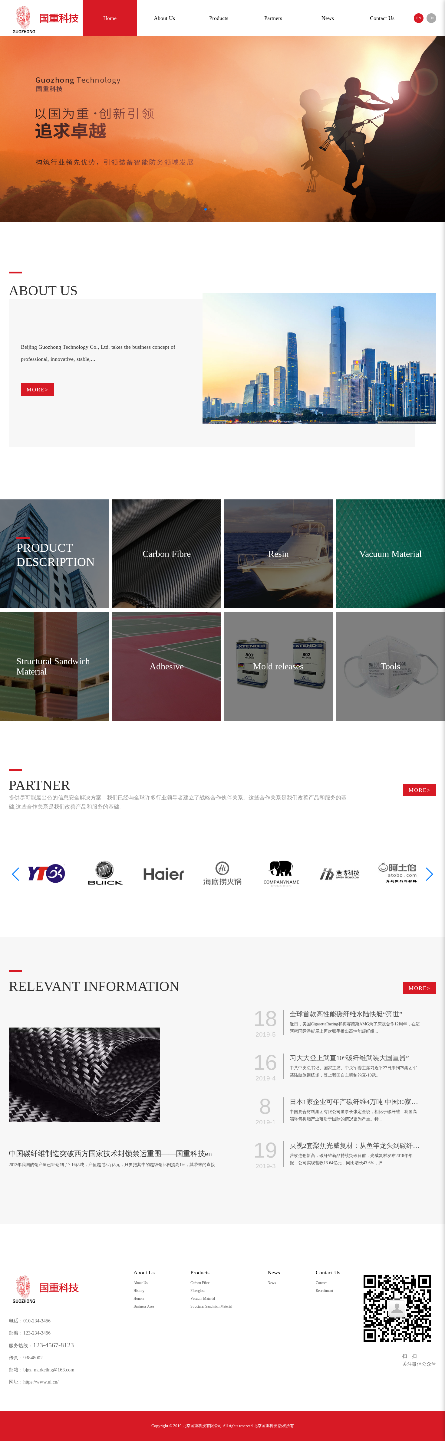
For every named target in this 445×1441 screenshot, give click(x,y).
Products (218, 18)
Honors (139, 1298)
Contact (321, 1283)
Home (110, 18)
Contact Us (382, 18)
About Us (164, 18)
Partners (273, 18)
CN (431, 18)
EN (418, 18)
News (327, 18)
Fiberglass (197, 1291)
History (139, 1291)
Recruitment (324, 1291)
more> (37, 390)
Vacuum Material (202, 1298)
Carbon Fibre (199, 1283)
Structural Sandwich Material (211, 1306)
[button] (429, 874)
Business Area (144, 1306)
